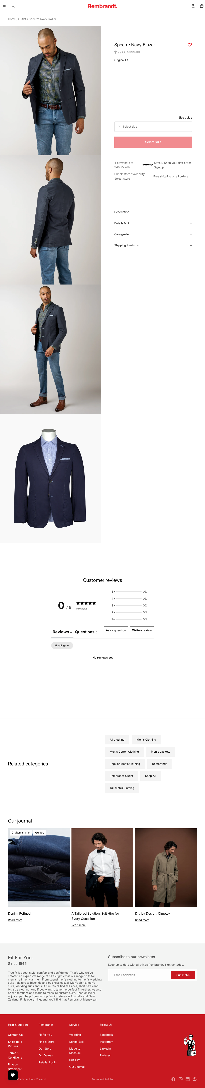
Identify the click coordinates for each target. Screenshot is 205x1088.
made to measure (47, 992)
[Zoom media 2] (50, 220)
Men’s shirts (78, 982)
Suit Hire (74, 1060)
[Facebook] (173, 1079)
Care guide (121, 234)
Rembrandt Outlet (121, 775)
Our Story (45, 1048)
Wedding (75, 1034)
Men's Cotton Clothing (124, 751)
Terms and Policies (102, 1079)
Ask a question (116, 630)
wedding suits (25, 986)
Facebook (106, 1034)
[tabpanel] (102, 671)
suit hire (45, 986)
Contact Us (15, 1034)
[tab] (86, 632)
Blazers (21, 982)
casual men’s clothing (63, 979)
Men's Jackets (160, 751)
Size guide (185, 117)
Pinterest (106, 1055)
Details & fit (121, 223)
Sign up (159, 167)
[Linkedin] (187, 1079)
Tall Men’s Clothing (122, 787)
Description (121, 212)
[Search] (13, 6)
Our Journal (76, 1066)
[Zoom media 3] (50, 349)
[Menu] (4, 6)
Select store (122, 178)
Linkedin (105, 1048)
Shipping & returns (126, 245)
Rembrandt (159, 763)
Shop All (150, 775)
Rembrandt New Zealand (31, 1079)
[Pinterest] (194, 1079)
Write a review (142, 630)
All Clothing (117, 739)
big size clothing (18, 989)
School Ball (76, 1041)
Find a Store (46, 1041)
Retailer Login (47, 1062)
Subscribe (183, 975)
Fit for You (45, 1034)
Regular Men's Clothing (125, 763)
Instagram (106, 1041)
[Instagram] (180, 1079)
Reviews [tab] (62, 631)
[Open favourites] (13, 1075)
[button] (130, 591)
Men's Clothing (146, 739)
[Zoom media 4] (50, 478)
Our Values (46, 1055)
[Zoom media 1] (50, 90)
